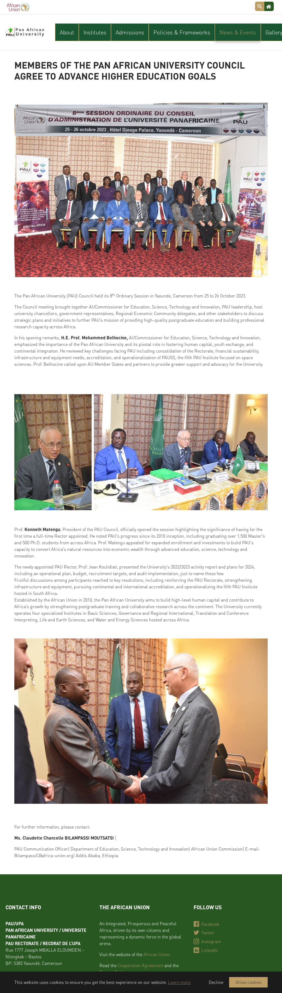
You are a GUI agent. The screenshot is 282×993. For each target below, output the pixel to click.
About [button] (67, 32)
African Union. (157, 954)
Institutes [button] (94, 32)
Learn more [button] (179, 982)
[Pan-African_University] (25, 32)
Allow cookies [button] (248, 982)
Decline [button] (216, 982)
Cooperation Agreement (140, 965)
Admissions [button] (130, 32)
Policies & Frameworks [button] (181, 32)
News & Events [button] (237, 32)
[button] (28, 721)
